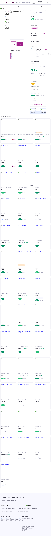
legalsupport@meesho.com (27, 531)
